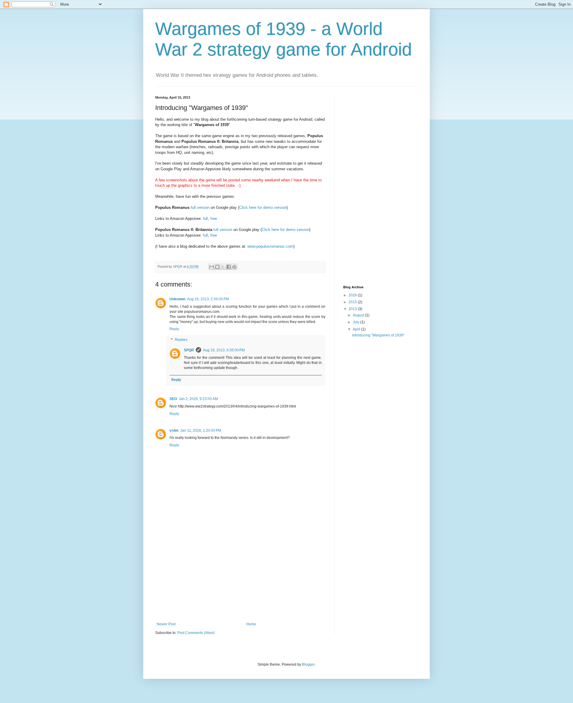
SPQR (189, 350)
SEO (173, 399)
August (359, 315)
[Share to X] (223, 267)
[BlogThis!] (217, 267)
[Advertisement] (240, 577)
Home (251, 624)
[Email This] (212, 267)
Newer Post (166, 624)
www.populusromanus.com (270, 246)
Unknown (177, 299)
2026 (353, 295)
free (213, 218)
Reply (174, 329)
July (356, 322)
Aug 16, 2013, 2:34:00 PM (208, 299)
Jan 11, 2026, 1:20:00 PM (200, 430)
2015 (353, 302)
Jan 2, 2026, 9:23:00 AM (198, 399)
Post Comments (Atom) (196, 633)
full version (200, 207)
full (205, 218)
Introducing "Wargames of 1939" (378, 335)
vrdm (174, 430)
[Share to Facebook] (229, 267)
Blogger (308, 664)
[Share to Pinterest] (234, 267)
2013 (353, 309)
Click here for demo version (262, 207)
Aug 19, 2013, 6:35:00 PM (224, 350)
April (357, 329)
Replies (181, 340)
